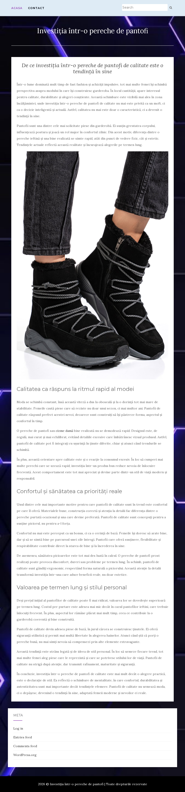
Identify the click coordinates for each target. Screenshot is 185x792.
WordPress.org (25, 755)
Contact (36, 8)
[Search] (171, 7)
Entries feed (22, 737)
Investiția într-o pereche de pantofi (92, 30)
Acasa (16, 8)
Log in (18, 728)
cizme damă (64, 431)
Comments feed (25, 746)
